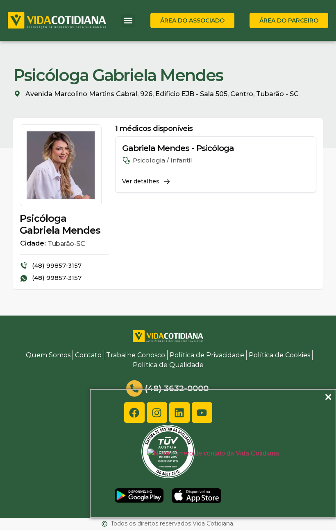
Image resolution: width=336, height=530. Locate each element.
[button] (128, 20)
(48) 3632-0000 (177, 388)
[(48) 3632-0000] (134, 388)
